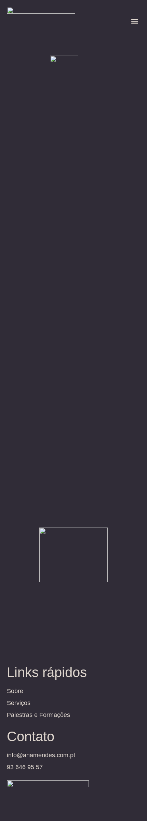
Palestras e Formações (38, 714)
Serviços (18, 703)
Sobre (15, 691)
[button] (134, 21)
